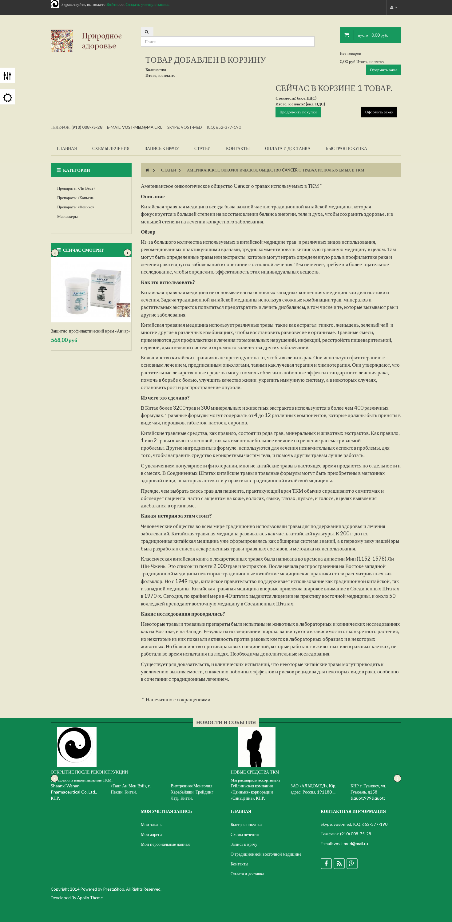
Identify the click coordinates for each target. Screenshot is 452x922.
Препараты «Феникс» (75, 206)
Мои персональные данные (165, 844)
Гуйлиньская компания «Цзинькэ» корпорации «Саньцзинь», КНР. (252, 792)
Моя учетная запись (166, 811)
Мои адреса (151, 834)
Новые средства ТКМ (255, 771)
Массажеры (67, 216)
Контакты (239, 863)
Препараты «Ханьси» (75, 197)
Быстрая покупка (246, 824)
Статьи (168, 169)
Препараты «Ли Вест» (76, 188)
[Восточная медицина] (91, 40)
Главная (241, 811)
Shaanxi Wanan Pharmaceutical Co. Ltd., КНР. (74, 792)
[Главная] (147, 169)
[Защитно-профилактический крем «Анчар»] (91, 289)
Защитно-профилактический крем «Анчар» (90, 331)
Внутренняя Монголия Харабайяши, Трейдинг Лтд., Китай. (192, 792)
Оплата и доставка (247, 873)
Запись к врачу (244, 844)
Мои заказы (151, 824)
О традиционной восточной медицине (266, 854)
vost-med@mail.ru (142, 127)
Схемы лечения (245, 834)
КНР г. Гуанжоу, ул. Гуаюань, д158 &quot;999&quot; (368, 792)
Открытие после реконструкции (89, 771)
